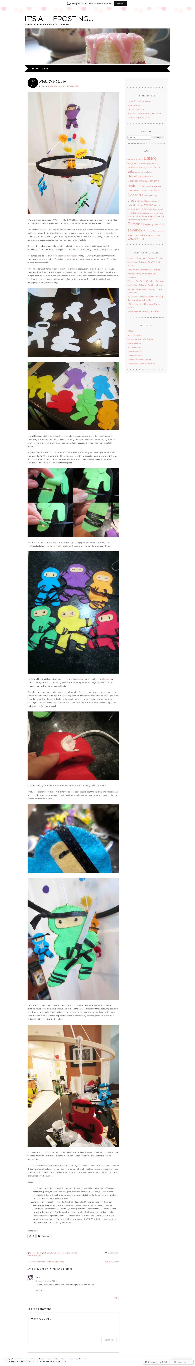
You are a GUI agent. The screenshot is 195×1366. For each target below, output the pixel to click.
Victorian (132, 239)
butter (158, 167)
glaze (129, 209)
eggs (150, 201)
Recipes (134, 223)
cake (130, 171)
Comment (108, 1340)
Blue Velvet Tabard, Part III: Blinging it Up (46, 1262)
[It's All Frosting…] (97, 63)
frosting (148, 205)
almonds (139, 159)
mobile (61, 1253)
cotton (145, 186)
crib (37, 1253)
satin (162, 224)
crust (137, 190)
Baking (150, 158)
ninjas (67, 1253)
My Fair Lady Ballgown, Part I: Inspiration (145, 285)
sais (80, 679)
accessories (131, 159)
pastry (134, 219)
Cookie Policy (60, 1361)
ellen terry (155, 201)
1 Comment (113, 1253)
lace (134, 216)
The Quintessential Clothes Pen (141, 363)
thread (30, 1255)
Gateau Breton (133, 105)
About (45, 68)
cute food (150, 190)
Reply (116, 1297)
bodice (147, 163)
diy (41, 1253)
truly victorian (141, 235)
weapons (38, 1255)
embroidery (132, 205)
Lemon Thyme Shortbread (138, 101)
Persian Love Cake (135, 109)
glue (48, 1253)
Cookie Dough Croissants (138, 117)
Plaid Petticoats (134, 343)
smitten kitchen (151, 231)
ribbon (157, 224)
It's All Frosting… (59, 18)
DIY (55, 86)
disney (152, 195)
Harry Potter (158, 209)
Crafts (50, 86)
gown (136, 209)
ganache (157, 205)
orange (161, 216)
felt (44, 1253)
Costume (153, 180)
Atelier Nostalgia (134, 335)
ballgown (131, 163)
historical (134, 212)
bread (154, 163)
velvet (157, 235)
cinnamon (146, 176)
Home (35, 68)
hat (128, 213)
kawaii (54, 1253)
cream (151, 185)
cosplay (143, 180)
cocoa (154, 177)
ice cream (144, 213)
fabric (140, 205)
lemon (138, 216)
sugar (130, 235)
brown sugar (143, 167)
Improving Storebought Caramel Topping (145, 258)
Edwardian (142, 200)
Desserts (135, 194)
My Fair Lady (153, 216)
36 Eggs (130, 331)
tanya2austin (73, 86)
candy (137, 172)
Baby (32, 1253)
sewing (61, 86)
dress (131, 200)
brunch (150, 167)
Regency (148, 224)
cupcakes (143, 190)
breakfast (132, 167)
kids (129, 216)
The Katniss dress (135, 355)
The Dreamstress (135, 351)
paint (129, 219)
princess (144, 219)
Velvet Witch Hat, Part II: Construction (143, 311)
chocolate (134, 176)
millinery (144, 216)
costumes (135, 185)
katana (106, 679)
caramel (144, 172)
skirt (143, 231)
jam (151, 213)
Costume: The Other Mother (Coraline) (143, 270)
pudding (150, 219)
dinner (146, 196)
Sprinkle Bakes (134, 347)
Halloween (146, 209)
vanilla (151, 235)
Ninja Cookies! (112, 1262)
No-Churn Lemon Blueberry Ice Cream (144, 113)
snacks (161, 231)
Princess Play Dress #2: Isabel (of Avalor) (145, 281)
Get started (120, 3)
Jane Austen (158, 213)
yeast (141, 239)
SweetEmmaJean (69, 256)
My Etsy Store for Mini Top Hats (140, 339)
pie (139, 219)
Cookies (132, 180)
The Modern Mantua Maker (139, 359)
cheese (151, 172)
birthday (140, 163)
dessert (157, 190)
